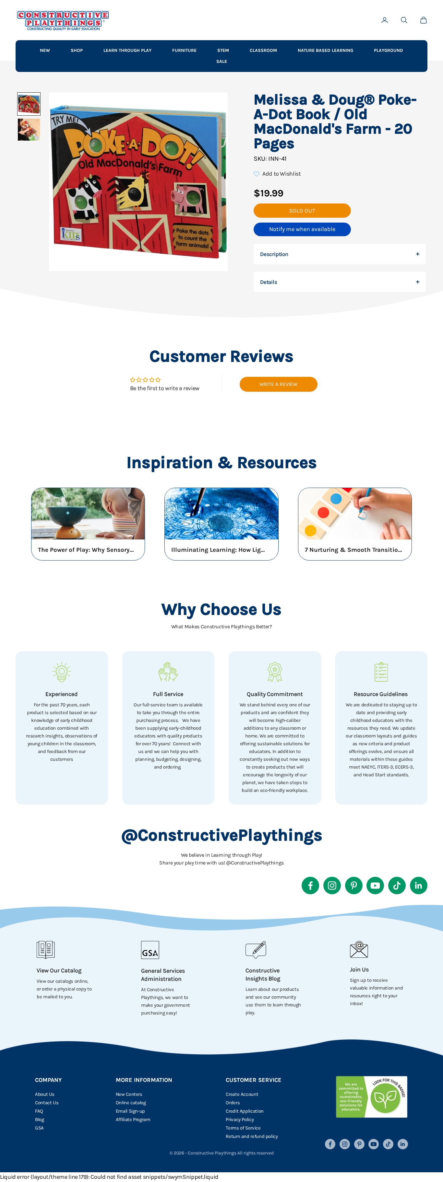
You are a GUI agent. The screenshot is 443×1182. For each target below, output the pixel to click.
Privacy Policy (240, 1119)
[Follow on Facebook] (310, 885)
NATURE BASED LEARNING (325, 50)
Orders (233, 1103)
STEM (223, 50)
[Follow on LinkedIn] (418, 885)
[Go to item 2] (29, 129)
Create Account (242, 1094)
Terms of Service (243, 1128)
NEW (45, 50)
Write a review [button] (278, 384)
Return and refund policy (252, 1136)
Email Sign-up (130, 1111)
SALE (221, 61)
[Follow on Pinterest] (354, 885)
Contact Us (46, 1103)
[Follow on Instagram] (332, 885)
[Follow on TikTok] (397, 885)
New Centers (129, 1094)
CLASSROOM (263, 50)
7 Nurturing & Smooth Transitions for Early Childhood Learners (353, 549)
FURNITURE (184, 50)
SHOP (77, 50)
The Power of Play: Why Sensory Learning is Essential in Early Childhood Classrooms (86, 549)
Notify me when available (302, 229)
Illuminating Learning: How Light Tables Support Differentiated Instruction (220, 549)
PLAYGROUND (388, 50)
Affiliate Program (133, 1119)
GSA (39, 1128)
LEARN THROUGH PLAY (127, 50)
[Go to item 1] (29, 104)
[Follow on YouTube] (375, 885)
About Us (44, 1094)
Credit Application (245, 1111)
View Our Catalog (59, 970)
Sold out (302, 210)
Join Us (359, 969)
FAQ (39, 1111)
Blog (39, 1119)
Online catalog (131, 1103)
